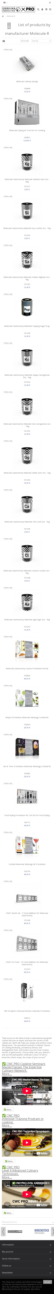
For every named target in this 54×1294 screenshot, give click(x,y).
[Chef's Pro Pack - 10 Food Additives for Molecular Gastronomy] (27, 944)
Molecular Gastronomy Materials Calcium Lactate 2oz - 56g (27, 571)
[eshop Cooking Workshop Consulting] (18, 9)
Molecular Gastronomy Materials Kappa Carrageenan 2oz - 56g (27, 376)
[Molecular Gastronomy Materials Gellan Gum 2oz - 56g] (27, 454)
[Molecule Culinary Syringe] (27, 63)
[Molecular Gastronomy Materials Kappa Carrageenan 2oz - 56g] (27, 356)
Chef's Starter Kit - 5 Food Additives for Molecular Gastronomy (27, 914)
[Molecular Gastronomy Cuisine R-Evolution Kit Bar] (27, 650)
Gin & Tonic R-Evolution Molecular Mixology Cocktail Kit (27, 766)
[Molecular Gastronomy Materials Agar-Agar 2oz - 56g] (27, 601)
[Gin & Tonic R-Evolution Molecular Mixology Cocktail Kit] (27, 748)
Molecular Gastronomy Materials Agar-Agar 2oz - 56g (27, 619)
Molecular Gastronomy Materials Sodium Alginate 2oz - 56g (27, 278)
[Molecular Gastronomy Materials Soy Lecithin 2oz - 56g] (27, 210)
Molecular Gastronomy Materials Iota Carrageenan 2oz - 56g (27, 425)
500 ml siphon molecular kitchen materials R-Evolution (27, 1011)
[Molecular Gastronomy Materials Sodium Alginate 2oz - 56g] (27, 259)
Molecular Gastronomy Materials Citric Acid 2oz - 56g (27, 521)
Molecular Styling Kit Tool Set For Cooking (27, 130)
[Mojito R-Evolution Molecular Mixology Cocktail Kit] (27, 699)
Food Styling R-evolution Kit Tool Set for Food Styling (27, 815)
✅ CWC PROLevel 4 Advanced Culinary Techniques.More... (20, 1172)
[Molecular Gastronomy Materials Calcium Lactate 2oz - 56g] (27, 552)
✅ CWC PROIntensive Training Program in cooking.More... (23, 1120)
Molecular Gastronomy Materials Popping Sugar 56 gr (27, 326)
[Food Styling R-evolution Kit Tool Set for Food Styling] (27, 797)
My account (7, 1251)
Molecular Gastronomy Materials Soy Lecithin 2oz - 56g (27, 228)
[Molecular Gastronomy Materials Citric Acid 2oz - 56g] (27, 503)
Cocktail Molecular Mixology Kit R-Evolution (27, 864)
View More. (35, 1289)
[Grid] (4, 41)
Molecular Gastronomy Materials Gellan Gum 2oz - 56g (27, 473)
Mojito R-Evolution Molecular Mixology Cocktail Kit (27, 717)
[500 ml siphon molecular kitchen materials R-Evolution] (27, 992)
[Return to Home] (3, 16)
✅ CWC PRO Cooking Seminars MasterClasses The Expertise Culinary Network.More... (23, 1069)
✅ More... (8, 1109)
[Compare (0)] (50, 3)
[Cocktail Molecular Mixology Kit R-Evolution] (27, 846)
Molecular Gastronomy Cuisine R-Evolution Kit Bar (27, 668)
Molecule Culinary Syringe (27, 81)
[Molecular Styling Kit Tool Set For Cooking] (27, 112)
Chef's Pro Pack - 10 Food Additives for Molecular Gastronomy (27, 963)
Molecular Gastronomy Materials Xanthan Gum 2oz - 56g (27, 180)
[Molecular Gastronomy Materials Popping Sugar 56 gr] (27, 308)
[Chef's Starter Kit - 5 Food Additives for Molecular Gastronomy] (27, 895)
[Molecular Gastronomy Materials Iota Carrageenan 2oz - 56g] (27, 405)
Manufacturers (9, 1222)
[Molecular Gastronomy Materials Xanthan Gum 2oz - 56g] (27, 161)
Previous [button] (3, 1231)
